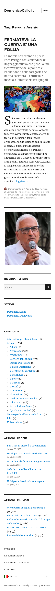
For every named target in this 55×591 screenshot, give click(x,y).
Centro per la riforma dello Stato (25, 414)
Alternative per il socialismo (22, 339)
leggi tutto (22, 181)
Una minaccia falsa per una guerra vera (28, 461)
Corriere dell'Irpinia (16, 192)
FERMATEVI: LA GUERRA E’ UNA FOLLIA (20, 44)
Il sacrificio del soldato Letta (23, 515)
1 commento (32, 198)
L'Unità (14, 386)
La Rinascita (16, 390)
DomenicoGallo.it (19, 10)
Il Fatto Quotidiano (20, 366)
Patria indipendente (21, 406)
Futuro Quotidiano (20, 362)
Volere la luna (43, 192)
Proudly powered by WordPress (36, 585)
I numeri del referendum (20, 535)
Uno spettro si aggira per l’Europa (26, 507)
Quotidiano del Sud (20, 410)
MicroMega (30, 192)
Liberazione (16, 394)
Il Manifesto (16, 374)
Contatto (9, 569)
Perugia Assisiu (17, 198)
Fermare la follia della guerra (20, 195)
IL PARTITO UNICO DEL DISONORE (26, 527)
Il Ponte (14, 378)
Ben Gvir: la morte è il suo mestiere (26, 445)
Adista (13, 347)
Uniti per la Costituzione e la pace (25, 481)
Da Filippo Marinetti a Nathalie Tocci (27, 453)
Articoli (11, 343)
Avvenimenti (17, 354)
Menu (46, 10)
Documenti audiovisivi (19, 315)
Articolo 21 (16, 351)
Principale (9, 548)
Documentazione (16, 311)
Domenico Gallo (15, 189)
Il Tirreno (15, 382)
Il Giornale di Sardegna (22, 370)
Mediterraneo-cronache (23, 398)
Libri (9, 418)
